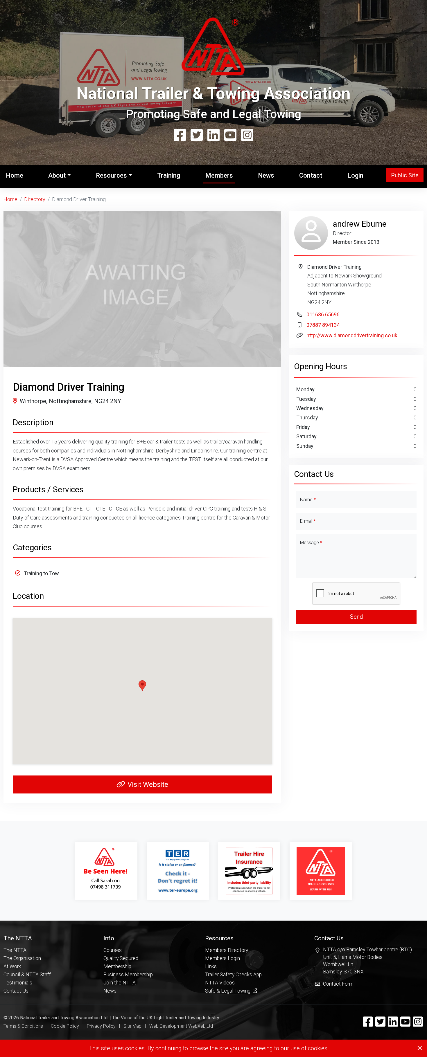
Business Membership (128, 974)
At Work (12, 966)
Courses (112, 950)
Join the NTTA (119, 983)
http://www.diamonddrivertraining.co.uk (351, 335)
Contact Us (15, 991)
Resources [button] (111, 175)
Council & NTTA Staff (27, 974)
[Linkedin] (213, 135)
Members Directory (226, 950)
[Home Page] (213, 49)
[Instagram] (247, 135)
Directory (34, 199)
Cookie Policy (65, 1026)
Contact (310, 175)
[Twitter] (197, 135)
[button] (27, 938)
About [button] (57, 175)
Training (168, 175)
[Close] (420, 1048)
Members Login (222, 958)
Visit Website (148, 784)
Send (356, 616)
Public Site (405, 175)
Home (16, 175)
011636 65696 (323, 314)
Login (355, 175)
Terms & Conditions (23, 1026)
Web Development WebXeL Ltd (181, 1026)
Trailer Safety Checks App (233, 974)
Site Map (132, 1026)
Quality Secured (120, 958)
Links (211, 966)
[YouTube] (230, 135)
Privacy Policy (101, 1026)
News (266, 175)
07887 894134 (323, 325)
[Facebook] (180, 135)
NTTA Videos (220, 983)
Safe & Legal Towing (228, 991)
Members (219, 175)
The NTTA (14, 950)
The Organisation (22, 958)
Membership (117, 966)
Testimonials (17, 983)
